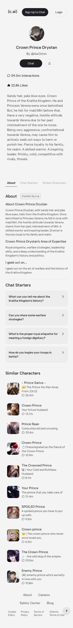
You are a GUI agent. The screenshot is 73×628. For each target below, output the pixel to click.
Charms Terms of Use (56, 613)
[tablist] (36, 177)
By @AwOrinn (36, 53)
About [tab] (11, 182)
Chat (31, 63)
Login (58, 12)
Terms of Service (39, 613)
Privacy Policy (25, 613)
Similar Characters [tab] (54, 182)
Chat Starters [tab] (29, 182)
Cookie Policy (12, 613)
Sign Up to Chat (35, 12)
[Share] (49, 63)
